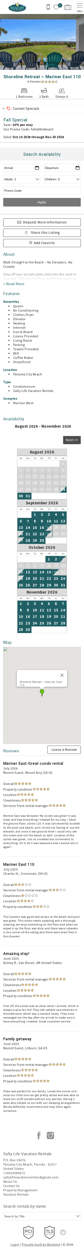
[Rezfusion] (63, 1232)
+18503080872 (14, 1173)
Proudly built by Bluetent (41, 1244)
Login (15, 1244)
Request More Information (45, 222)
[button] (42, 692)
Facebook (38, 1135)
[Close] (62, 675)
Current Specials (26, 108)
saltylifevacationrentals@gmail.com (30, 1177)
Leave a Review (64, 749)
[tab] (42, 109)
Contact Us (11, 1186)
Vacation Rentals (16, 1194)
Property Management (20, 1190)
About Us (10, 1182)
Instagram (50, 1135)
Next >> (72, 440)
